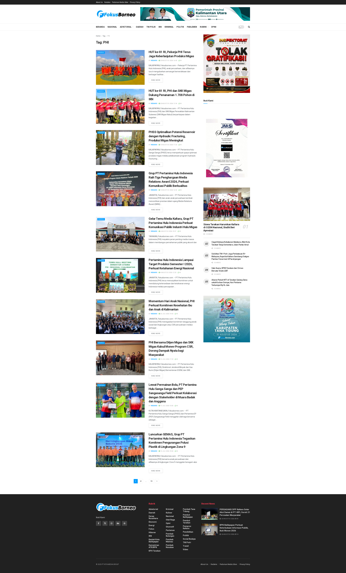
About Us (99, 2)
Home (98, 36)
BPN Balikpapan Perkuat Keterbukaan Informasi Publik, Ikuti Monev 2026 (234, 528)
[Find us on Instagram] (111, 523)
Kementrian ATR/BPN (154, 546)
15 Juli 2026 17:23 (166, 359)
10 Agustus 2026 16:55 (168, 190)
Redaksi (107, 2)
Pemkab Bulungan (170, 535)
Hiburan (152, 532)
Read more (157, 80)
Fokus (151, 529)
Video (185, 549)
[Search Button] (249, 27)
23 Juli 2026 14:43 (166, 314)
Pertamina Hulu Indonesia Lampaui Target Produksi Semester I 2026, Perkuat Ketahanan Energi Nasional (171, 264)
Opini (213, 27)
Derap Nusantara (153, 517)
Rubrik (203, 27)
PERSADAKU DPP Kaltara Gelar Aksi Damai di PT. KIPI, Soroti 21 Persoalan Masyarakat (235, 512)
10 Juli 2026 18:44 (166, 451)
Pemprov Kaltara (187, 527)
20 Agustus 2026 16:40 (168, 60)
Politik (180, 27)
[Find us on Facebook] (98, 523)
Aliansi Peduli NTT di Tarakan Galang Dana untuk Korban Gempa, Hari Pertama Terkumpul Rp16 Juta (229, 282)
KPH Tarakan (154, 551)
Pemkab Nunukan (170, 546)
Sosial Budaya (189, 539)
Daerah (139, 27)
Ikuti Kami (208, 100)
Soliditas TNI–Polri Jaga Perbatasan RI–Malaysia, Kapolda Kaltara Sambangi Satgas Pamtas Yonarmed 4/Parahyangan (230, 256)
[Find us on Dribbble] (124, 523)
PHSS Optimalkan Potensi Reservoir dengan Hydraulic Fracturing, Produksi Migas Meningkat (172, 136)
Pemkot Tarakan (186, 521)
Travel (186, 546)
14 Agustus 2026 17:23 (168, 145)
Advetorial (126, 27)
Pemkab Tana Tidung (189, 510)
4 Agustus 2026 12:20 (168, 272)
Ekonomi (153, 522)
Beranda (100, 27)
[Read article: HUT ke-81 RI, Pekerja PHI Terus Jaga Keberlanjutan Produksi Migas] (120, 67)
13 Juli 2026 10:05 (166, 406)
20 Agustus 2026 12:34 (168, 103)
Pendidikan (188, 532)
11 (151, 481)
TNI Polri (151, 27)
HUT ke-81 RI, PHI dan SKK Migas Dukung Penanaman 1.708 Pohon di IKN (171, 95)
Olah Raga (170, 520)
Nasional (112, 27)
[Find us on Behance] (118, 523)
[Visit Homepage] (116, 14)
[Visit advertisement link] (195, 14)
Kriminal (169, 27)
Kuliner (169, 513)
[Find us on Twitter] (105, 523)
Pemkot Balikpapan (188, 516)
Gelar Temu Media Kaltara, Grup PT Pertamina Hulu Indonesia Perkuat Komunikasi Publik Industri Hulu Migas (173, 223)
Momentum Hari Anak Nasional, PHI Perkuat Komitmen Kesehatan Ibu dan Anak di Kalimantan (172, 305)
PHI (108, 36)
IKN (160, 27)
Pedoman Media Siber (120, 2)
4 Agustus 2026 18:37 (168, 231)
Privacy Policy (135, 2)
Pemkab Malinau (169, 540)
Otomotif (170, 527)
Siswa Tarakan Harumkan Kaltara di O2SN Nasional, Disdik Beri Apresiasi (221, 227)
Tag (104, 36)
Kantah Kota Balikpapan (154, 540)
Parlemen (192, 27)
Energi (101, 52)
